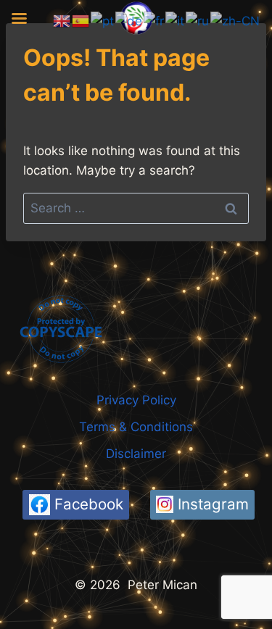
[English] (62, 20)
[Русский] (198, 20)
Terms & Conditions (136, 427)
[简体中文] (235, 20)
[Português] (103, 20)
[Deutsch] (129, 20)
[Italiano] (175, 20)
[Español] (81, 20)
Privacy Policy (136, 400)
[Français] (154, 20)
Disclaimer (136, 453)
